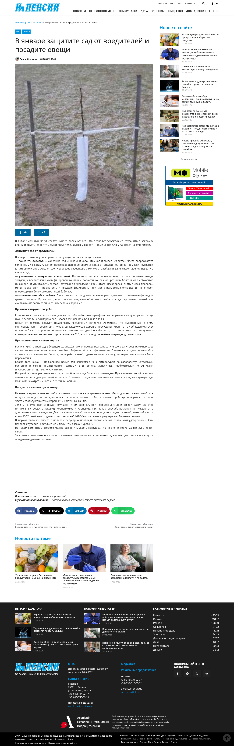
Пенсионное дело (102, 11)
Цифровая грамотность (200, 738)
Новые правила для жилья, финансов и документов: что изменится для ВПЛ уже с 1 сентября (198, 145)
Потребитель (154, 742)
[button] (26, 510)
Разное (165, 742)
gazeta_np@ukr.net (131, 692)
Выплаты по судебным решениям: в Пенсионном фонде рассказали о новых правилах (200, 113)
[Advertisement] (84, 465)
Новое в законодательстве (174, 738)
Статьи (37, 22)
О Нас (72, 664)
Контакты (190, 3)
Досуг (149, 738)
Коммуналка (128, 11)
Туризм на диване (129, 742)
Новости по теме (33, 538)
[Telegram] (187, 673)
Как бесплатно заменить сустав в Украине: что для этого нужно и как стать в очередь (200, 128)
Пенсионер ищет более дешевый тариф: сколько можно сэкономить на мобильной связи (125, 645)
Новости (79, 11)
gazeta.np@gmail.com (80, 706)
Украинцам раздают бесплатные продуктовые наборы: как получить (35, 576)
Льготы (157, 738)
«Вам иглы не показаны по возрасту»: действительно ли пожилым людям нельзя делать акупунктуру (81, 579)
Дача (144, 11)
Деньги (143, 742)
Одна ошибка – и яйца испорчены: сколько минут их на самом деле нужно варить (200, 99)
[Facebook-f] (212, 3)
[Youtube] (217, 3)
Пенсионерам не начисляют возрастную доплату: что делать (129, 576)
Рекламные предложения (138, 670)
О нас (179, 3)
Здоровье (158, 11)
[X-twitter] (197, 673)
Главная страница (23, 22)
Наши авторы (165, 3)
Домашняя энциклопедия (133, 738)
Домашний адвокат (198, 735)
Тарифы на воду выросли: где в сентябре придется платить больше (199, 84)
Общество (175, 11)
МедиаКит (128, 664)
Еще (212, 11)
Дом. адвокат (196, 11)
